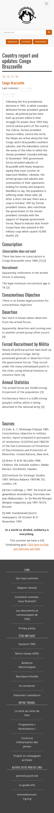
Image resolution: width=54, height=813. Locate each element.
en (4, 76)
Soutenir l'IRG (27, 644)
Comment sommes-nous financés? (27, 599)
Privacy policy (27, 628)
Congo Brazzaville (13, 82)
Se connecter (27, 685)
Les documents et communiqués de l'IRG (27, 615)
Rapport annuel (27, 587)
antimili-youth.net (27, 775)
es (8, 76)
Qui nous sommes (27, 578)
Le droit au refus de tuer (27, 713)
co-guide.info (27, 785)
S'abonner (40, 41)
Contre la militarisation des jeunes (27, 742)
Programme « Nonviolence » (27, 726)
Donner (26, 41)
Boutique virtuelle (27, 676)
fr (12, 76)
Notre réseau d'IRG (27, 653)
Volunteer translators (27, 695)
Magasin (12, 41)
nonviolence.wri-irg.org (27, 796)
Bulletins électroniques (27, 665)
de (17, 76)
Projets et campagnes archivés (27, 758)
